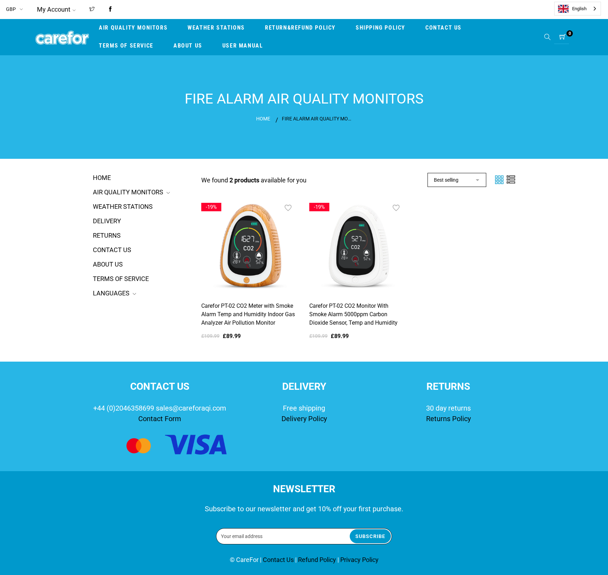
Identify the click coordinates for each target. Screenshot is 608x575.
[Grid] (500, 179)
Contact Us (112, 250)
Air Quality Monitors (128, 192)
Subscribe (370, 536)
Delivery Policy (304, 418)
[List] (511, 179)
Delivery (107, 221)
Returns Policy (448, 418)
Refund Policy (317, 559)
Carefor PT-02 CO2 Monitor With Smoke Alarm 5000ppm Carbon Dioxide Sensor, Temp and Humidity (353, 314)
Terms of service (121, 278)
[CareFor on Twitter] (92, 9)
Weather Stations (123, 206)
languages (111, 293)
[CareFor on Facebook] (110, 9)
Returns (107, 235)
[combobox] (577, 8)
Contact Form (159, 418)
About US (108, 264)
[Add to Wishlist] (288, 208)
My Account (53, 9)
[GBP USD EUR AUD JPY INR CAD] (15, 9)
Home (263, 118)
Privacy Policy (359, 559)
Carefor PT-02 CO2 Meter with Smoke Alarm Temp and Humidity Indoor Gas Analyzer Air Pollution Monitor (248, 314)
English (579, 8)
